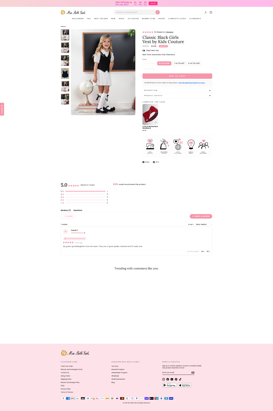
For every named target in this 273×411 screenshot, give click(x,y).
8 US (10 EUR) (194, 63)
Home (63, 27)
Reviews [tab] (66, 210)
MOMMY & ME (148, 18)
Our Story (115, 366)
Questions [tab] (77, 210)
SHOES (161, 18)
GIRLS (122, 18)
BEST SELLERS (101, 18)
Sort (191, 224)
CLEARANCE (195, 18)
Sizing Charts (65, 376)
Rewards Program (118, 369)
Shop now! (153, 3)
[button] (148, 32)
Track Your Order (67, 366)
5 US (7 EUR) (149, 63)
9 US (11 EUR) (149, 69)
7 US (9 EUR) (179, 63)
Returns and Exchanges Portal (71, 369)
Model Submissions (118, 379)
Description (150, 90)
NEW (113, 18)
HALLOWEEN (78, 18)
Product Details (153, 95)
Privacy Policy (66, 389)
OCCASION (133, 18)
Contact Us (65, 373)
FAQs (62, 386)
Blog (113, 382)
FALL (89, 18)
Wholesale (115, 376)
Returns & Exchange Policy (70, 382)
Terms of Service (67, 392)
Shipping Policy (66, 379)
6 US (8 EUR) (164, 63)
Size (144, 59)
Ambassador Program (119, 373)
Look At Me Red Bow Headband (150, 127)
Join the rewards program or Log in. (191, 83)
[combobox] (137, 12)
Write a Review (203, 217)
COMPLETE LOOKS (177, 18)
